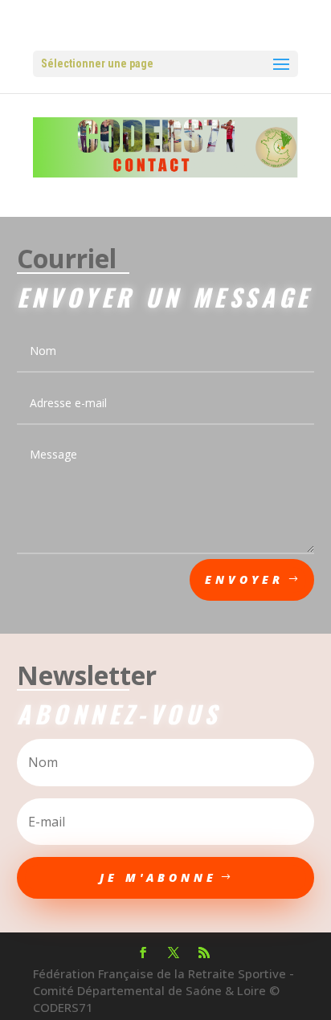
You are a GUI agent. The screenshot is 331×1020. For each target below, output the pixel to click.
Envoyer (244, 579)
